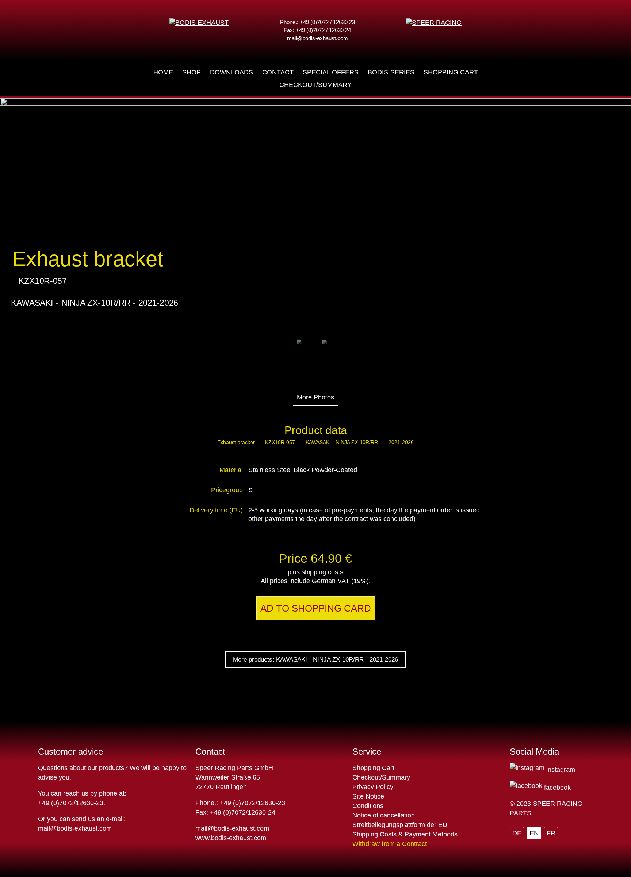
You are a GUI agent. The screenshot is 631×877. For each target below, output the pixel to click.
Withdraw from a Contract (389, 843)
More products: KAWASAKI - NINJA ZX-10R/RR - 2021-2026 (315, 659)
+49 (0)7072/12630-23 (70, 803)
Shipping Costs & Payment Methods (405, 834)
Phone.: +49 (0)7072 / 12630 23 (317, 22)
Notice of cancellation (383, 815)
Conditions (367, 805)
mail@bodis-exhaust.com (317, 38)
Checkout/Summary (381, 777)
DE (516, 833)
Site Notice (368, 796)
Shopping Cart (373, 767)
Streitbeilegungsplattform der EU (399, 824)
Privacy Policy (372, 786)
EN (534, 833)
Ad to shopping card (315, 608)
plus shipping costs (315, 572)
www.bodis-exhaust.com (230, 838)
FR (551, 833)
